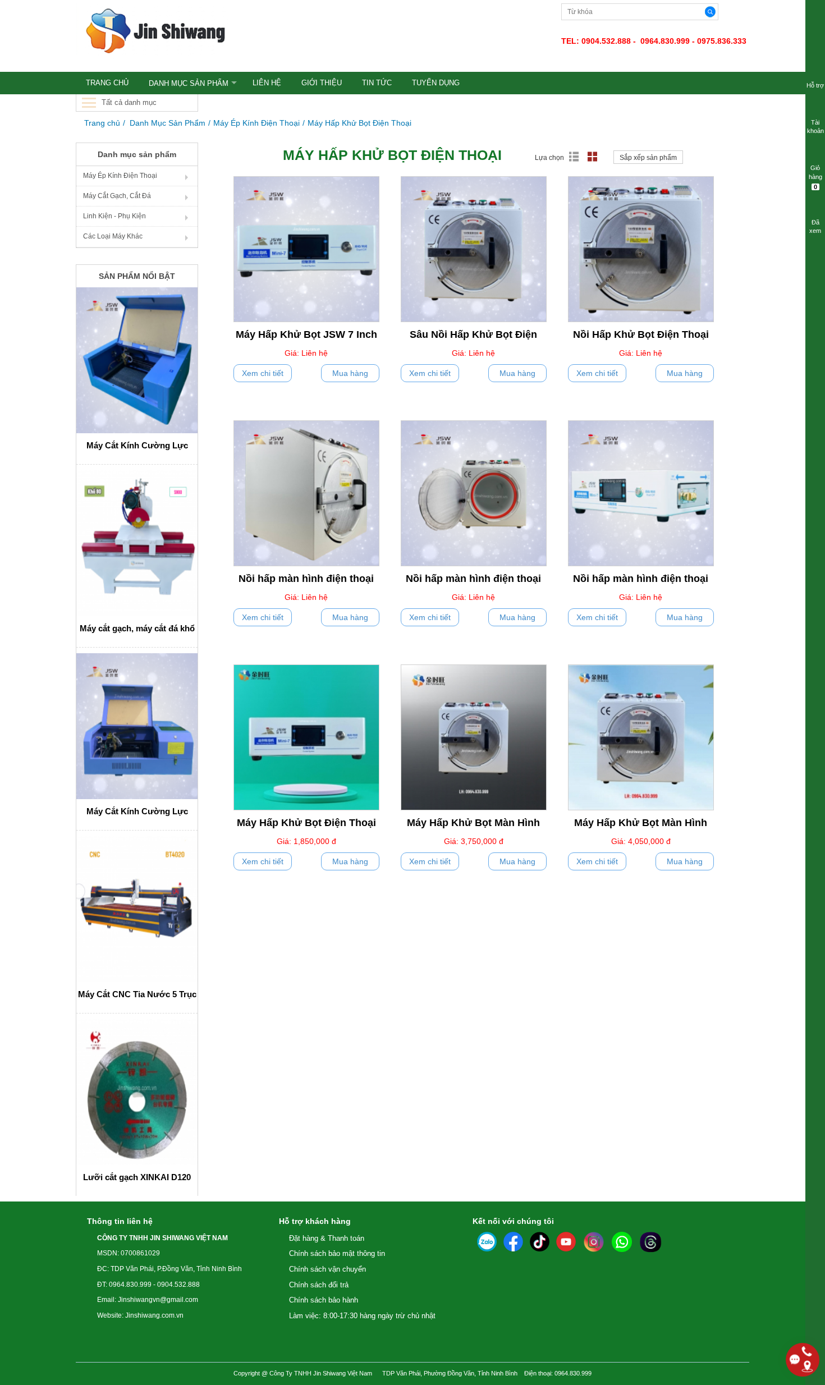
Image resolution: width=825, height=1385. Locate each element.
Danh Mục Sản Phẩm (188, 83)
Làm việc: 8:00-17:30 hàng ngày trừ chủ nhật (362, 1315)
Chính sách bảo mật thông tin (337, 1253)
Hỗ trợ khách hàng (315, 1221)
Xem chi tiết (262, 373)
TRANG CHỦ (107, 83)
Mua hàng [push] (350, 373)
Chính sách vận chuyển (327, 1269)
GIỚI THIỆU (321, 83)
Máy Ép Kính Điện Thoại (256, 122)
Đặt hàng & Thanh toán (326, 1238)
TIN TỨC (377, 83)
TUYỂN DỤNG (436, 83)
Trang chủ (102, 122)
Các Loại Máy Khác (113, 236)
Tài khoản (815, 127)
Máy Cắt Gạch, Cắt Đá (117, 196)
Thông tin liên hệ (120, 1221)
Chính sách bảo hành (323, 1300)
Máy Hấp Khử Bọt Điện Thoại (359, 122)
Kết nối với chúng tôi (513, 1221)
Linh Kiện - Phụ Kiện (114, 216)
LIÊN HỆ (267, 83)
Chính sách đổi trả (319, 1285)
